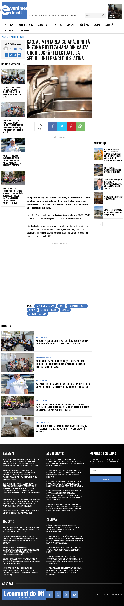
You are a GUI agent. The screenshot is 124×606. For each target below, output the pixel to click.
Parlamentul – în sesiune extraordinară (113, 198)
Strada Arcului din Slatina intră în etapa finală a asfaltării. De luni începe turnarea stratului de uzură (64, 484)
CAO (61, 305)
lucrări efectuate (77, 305)
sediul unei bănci (48, 309)
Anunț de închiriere (112, 17)
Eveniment (41, 381)
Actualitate (42, 337)
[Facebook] (6, 55)
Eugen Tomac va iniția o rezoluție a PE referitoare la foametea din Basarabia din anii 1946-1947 (113, 183)
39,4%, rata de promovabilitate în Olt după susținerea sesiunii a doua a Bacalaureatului (21, 561)
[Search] (103, 15)
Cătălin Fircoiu (16, 48)
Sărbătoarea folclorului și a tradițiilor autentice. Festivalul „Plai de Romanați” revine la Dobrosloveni (63, 528)
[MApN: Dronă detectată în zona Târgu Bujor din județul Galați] (98, 212)
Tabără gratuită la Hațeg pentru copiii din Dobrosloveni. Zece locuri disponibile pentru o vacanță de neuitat (64, 473)
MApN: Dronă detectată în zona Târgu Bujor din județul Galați (113, 212)
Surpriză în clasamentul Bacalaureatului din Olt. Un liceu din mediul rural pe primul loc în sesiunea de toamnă (21, 551)
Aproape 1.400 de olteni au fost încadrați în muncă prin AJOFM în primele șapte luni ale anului (12, 92)
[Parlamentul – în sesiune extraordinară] (98, 198)
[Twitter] (15, 55)
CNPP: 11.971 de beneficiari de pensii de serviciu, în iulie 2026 (112, 170)
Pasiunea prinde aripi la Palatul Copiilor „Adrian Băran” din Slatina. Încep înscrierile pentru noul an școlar (21, 539)
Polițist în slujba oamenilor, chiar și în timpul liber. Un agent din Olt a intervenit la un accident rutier (12, 160)
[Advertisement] (59, 166)
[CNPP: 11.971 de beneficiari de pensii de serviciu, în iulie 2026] (98, 170)
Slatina (65, 309)
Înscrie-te (105, 479)
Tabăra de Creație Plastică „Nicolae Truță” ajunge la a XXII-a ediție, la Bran (64, 550)
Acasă (5, 37)
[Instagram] (11, 55)
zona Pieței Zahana (37, 313)
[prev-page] (96, 224)
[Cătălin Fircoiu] (6, 48)
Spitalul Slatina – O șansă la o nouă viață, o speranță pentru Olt (21, 512)
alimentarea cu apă (45, 305)
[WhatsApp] (80, 126)
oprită (32, 309)
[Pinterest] (71, 126)
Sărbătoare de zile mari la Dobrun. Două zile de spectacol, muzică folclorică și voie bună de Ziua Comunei (64, 571)
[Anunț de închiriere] (115, 11)
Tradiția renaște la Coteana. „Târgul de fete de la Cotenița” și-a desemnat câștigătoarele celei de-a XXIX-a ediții (64, 560)
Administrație (17, 37)
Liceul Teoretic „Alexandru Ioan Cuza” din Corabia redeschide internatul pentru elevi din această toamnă (62, 428)
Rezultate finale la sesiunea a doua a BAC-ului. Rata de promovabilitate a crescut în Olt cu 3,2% (21, 529)
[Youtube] (19, 55)
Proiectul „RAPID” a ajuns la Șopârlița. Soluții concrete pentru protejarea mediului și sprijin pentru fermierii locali (13, 126)
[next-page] (101, 224)
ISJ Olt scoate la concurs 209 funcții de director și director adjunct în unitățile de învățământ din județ (20, 571)
